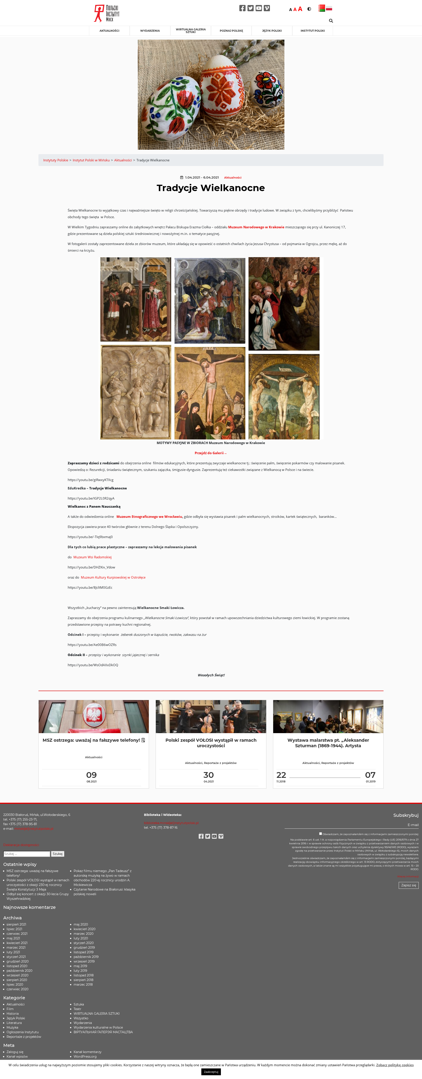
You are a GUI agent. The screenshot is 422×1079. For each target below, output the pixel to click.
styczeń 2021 (16, 957)
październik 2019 (86, 957)
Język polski (272, 30)
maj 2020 (81, 924)
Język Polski (16, 1018)
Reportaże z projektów (220, 763)
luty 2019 (80, 971)
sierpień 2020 (17, 980)
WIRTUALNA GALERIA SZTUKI (191, 31)
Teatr (77, 1009)
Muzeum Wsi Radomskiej (92, 557)
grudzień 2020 (18, 961)
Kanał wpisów (17, 1057)
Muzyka (12, 1027)
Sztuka (79, 1004)
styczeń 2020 (84, 943)
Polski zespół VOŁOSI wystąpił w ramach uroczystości (211, 743)
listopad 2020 (17, 966)
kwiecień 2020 (84, 929)
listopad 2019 (84, 952)
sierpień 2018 (83, 980)
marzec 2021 (16, 948)
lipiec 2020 (15, 985)
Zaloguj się (15, 1052)
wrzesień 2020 (17, 975)
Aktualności (109, 30)
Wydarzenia (150, 30)
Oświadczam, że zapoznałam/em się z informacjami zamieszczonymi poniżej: (370, 834)
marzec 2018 (83, 985)
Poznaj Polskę (231, 30)
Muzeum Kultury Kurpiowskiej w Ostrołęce (113, 577)
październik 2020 (19, 971)
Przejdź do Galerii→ (211, 453)
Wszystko (81, 1018)
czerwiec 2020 (17, 989)
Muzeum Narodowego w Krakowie (256, 227)
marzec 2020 (83, 934)
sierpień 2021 (16, 924)
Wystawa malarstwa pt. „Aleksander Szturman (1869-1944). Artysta (328, 743)
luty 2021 (13, 952)
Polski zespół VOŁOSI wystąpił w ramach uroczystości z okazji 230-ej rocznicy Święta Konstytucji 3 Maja (38, 884)
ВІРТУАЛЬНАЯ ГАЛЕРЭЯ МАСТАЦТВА (103, 1032)
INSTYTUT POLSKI (313, 30)
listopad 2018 (84, 975)
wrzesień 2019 (84, 961)
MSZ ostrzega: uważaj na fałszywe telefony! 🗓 (94, 740)
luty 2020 (81, 938)
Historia (13, 1014)
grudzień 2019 (84, 948)
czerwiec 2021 (17, 934)
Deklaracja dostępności (21, 845)
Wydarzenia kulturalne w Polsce (98, 1027)
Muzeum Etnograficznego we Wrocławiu (149, 516)
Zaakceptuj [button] (211, 1072)
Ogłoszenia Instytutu (23, 1032)
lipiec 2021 (14, 929)
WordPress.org (85, 1057)
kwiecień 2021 (17, 943)
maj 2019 (80, 966)
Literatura (14, 1023)
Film (10, 1009)
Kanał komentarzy (88, 1052)
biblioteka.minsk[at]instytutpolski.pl (171, 823)
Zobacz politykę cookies (395, 1065)
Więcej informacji (408, 876)
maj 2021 (13, 938)
